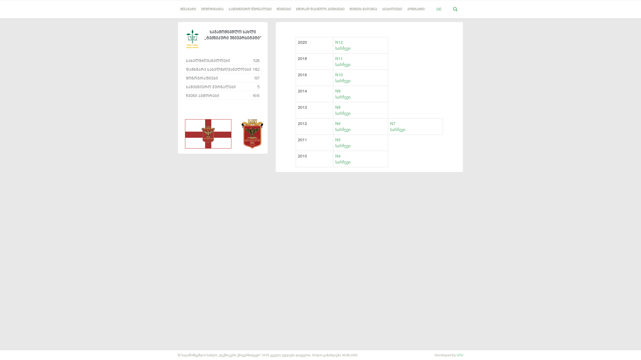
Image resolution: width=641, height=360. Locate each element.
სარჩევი (343, 48)
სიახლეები (392, 9)
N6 (338, 123)
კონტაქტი (416, 9)
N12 (339, 42)
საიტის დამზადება (15, 352)
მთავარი (188, 9)
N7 (392, 123)
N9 (338, 91)
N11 (339, 58)
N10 (339, 75)
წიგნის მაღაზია (363, 9)
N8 (338, 107)
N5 (338, 139)
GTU (460, 355)
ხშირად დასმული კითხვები (320, 9)
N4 (338, 156)
